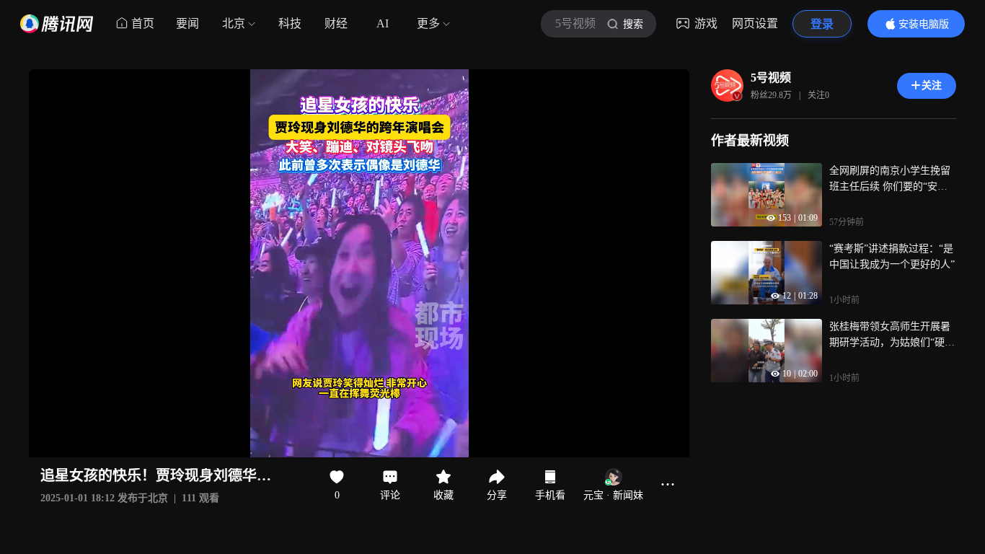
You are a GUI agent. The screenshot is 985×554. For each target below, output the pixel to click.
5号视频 (771, 77)
